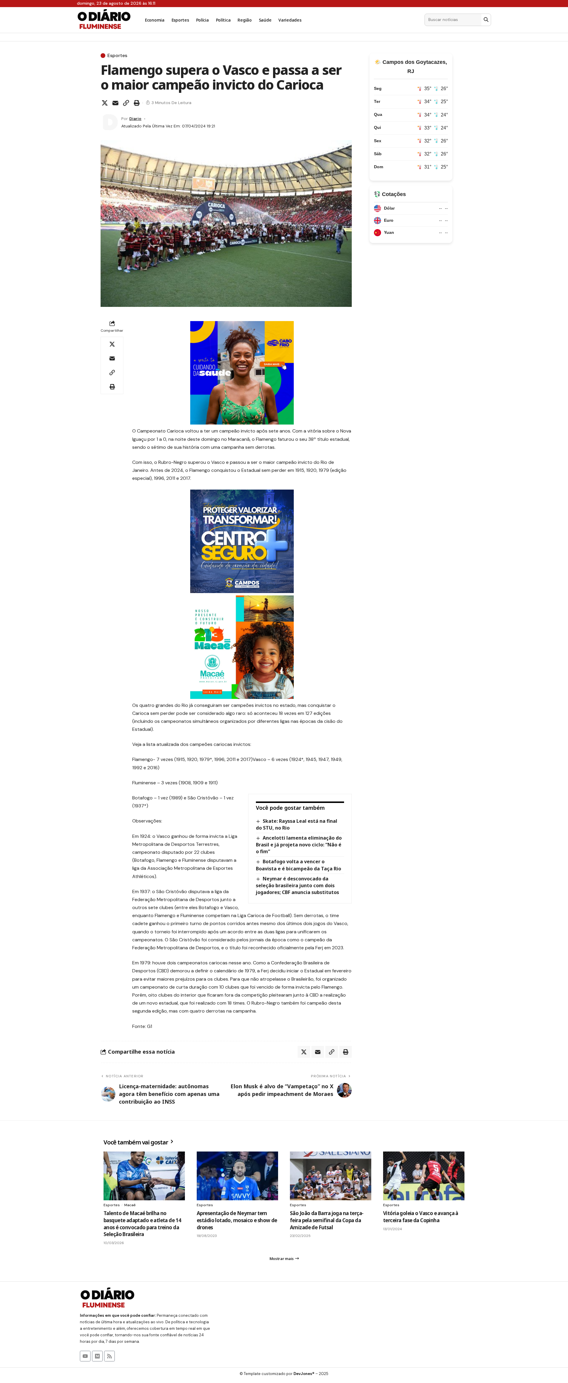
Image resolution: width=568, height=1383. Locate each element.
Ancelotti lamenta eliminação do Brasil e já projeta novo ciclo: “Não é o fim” (299, 845)
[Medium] (97, 1356)
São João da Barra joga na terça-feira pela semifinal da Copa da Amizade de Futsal (326, 1220)
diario (135, 118)
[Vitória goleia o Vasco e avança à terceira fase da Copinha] (423, 1176)
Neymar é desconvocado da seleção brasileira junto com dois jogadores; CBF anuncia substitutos (297, 885)
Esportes (117, 55)
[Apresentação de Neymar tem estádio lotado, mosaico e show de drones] (237, 1176)
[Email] (115, 103)
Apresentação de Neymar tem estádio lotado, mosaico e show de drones (237, 1220)
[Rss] (109, 1356)
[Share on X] (105, 103)
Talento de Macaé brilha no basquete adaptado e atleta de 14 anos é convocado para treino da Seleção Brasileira (142, 1224)
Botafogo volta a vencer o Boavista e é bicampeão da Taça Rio (298, 865)
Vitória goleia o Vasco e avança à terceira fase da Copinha (420, 1217)
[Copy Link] (126, 103)
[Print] (137, 103)
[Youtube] (85, 1356)
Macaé (130, 1205)
